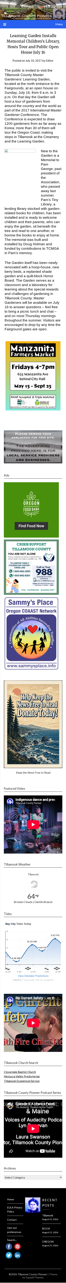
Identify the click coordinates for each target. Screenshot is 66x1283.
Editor (50, 60)
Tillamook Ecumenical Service (22, 1081)
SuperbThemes (35, 1277)
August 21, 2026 (50, 1219)
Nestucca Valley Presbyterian (22, 1076)
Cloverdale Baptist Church (20, 1072)
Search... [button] (12, 1239)
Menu (59, 24)
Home (10, 1199)
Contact (12, 1219)
